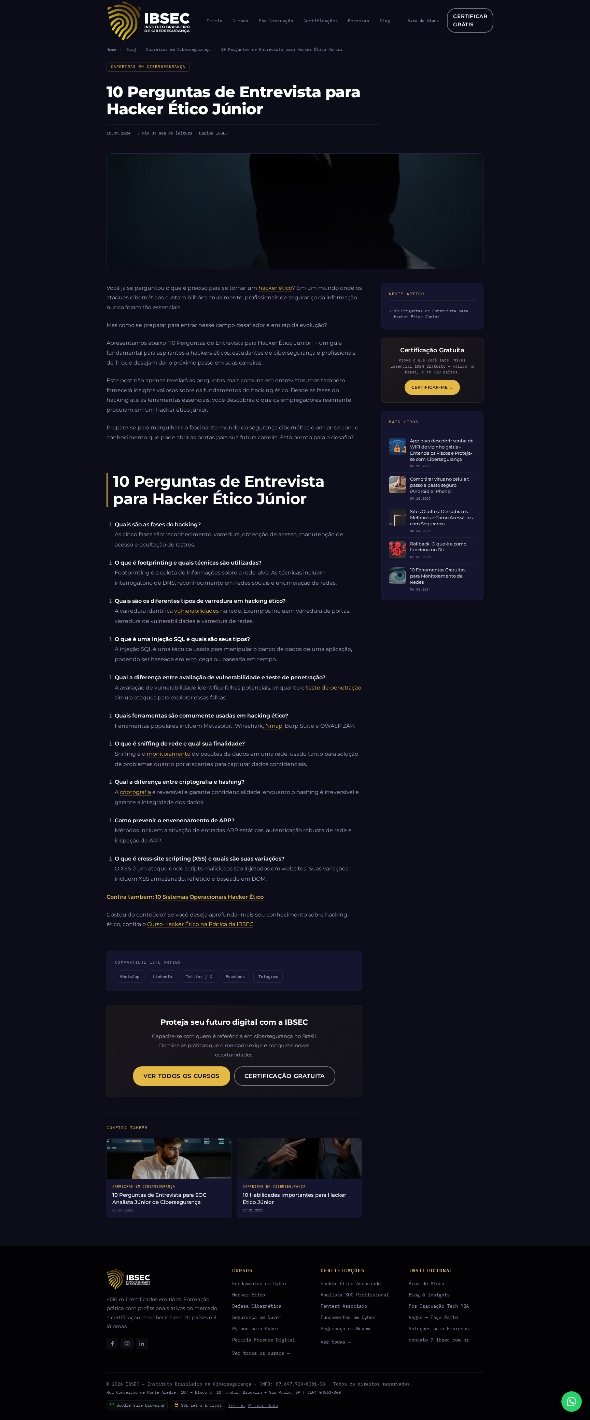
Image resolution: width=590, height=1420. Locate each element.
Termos (236, 1405)
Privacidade (263, 1405)
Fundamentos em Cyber (259, 1283)
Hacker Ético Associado (351, 1283)
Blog (384, 20)
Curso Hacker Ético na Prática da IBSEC (200, 924)
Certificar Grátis (470, 20)
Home (111, 49)
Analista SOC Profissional (355, 1294)
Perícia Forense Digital (263, 1339)
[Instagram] (127, 1343)
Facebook (235, 976)
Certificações (321, 20)
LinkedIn (162, 976)
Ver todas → (336, 1341)
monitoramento (169, 753)
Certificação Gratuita (284, 1076)
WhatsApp (129, 976)
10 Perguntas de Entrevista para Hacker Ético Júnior (431, 313)
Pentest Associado (344, 1306)
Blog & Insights (429, 1294)
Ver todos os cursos (181, 1076)
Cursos (241, 20)
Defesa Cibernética (256, 1306)
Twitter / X (199, 976)
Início (215, 20)
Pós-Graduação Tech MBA (439, 1306)
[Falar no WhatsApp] (571, 1401)
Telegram (268, 976)
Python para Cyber (255, 1328)
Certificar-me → (432, 387)
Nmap (273, 725)
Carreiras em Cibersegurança (178, 49)
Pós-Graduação (276, 20)
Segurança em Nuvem (256, 1317)
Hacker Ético (248, 1294)
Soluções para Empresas (439, 1328)
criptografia (135, 792)
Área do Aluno (423, 20)
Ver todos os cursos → (261, 1353)
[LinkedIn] (142, 1343)
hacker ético (275, 287)
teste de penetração (333, 687)
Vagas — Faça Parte (433, 1317)
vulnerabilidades (196, 610)
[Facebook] (112, 1343)
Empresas (358, 20)
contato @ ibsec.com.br (439, 1339)
